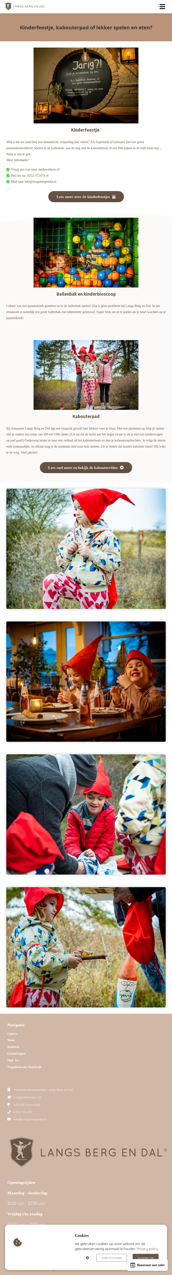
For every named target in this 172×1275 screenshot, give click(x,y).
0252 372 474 (23, 1112)
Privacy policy (147, 1249)
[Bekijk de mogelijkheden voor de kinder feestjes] (86, 201)
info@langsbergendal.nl (30, 1119)
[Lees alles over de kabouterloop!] (86, 472)
